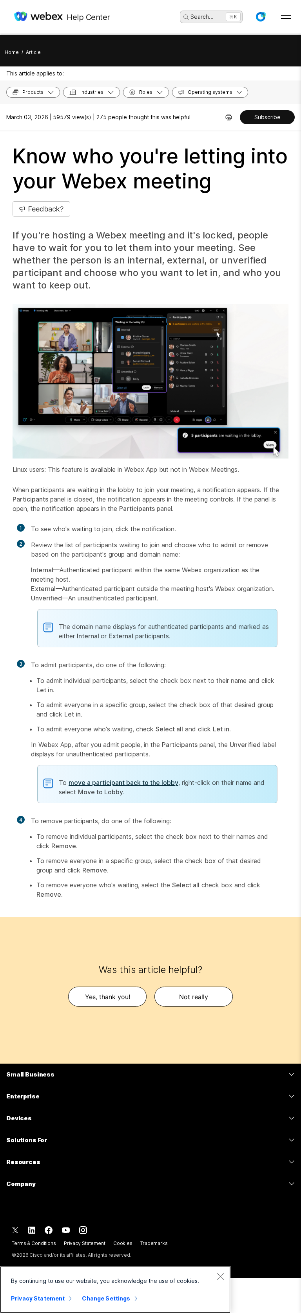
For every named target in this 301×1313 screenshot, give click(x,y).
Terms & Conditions (34, 1243)
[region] (115, 1289)
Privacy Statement (84, 1243)
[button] (260, 17)
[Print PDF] (229, 117)
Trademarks (154, 1243)
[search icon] (186, 17)
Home (12, 52)
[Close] (220, 1276)
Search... (202, 16)
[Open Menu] (286, 17)
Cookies (122, 1243)
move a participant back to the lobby (123, 782)
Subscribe (267, 117)
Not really (193, 997)
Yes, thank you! (107, 997)
